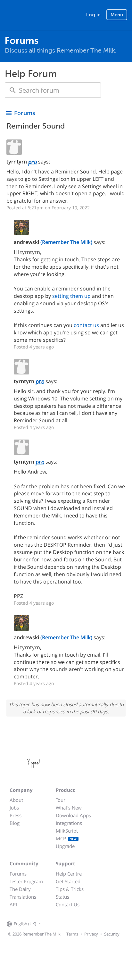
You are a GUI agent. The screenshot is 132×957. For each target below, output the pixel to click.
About (16, 800)
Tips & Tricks (70, 889)
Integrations (69, 823)
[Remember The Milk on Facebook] (52, 924)
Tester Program (26, 881)
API (13, 904)
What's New (69, 807)
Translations (23, 897)
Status (62, 897)
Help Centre (69, 873)
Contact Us (67, 904)
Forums (18, 873)
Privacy (91, 934)
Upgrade (65, 846)
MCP (66, 838)
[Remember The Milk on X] (61, 924)
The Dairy (20, 889)
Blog (15, 823)
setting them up (71, 295)
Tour (60, 800)
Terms (72, 934)
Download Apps (73, 815)
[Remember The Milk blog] (69, 924)
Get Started (68, 881)
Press (15, 815)
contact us (86, 325)
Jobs (14, 807)
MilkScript (67, 830)
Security (112, 934)
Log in (93, 15)
